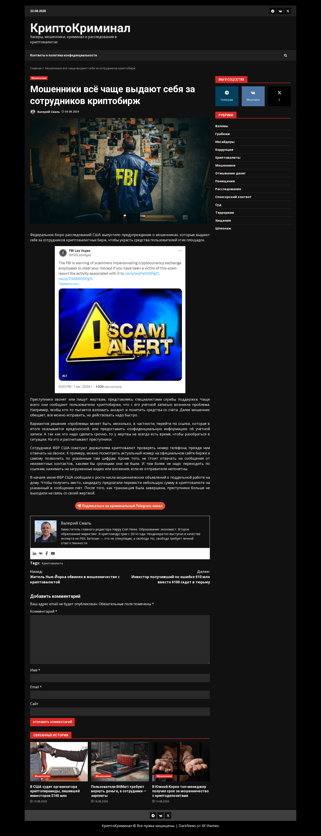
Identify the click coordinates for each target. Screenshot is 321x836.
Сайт (34, 703)
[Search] (285, 55)
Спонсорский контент (233, 197)
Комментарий (43, 611)
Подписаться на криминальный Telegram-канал (122, 506)
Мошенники (38, 78)
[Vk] (41, 553)
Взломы (221, 126)
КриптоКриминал (80, 28)
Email (36, 687)
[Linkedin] (34, 553)
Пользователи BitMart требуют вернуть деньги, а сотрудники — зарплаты (120, 761)
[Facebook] (47, 553)
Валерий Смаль (48, 111)
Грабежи (222, 134)
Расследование (228, 189)
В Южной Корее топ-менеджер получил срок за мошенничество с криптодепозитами (181, 761)
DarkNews (187, 825)
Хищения (223, 220)
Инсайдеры (225, 141)
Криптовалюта (52, 563)
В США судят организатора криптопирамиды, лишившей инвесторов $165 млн (59, 761)
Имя (35, 670)
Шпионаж (223, 228)
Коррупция (224, 149)
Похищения (225, 181)
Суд (218, 204)
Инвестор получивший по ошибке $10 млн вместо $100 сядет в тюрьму (170, 576)
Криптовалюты (227, 157)
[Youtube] (53, 553)
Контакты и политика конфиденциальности (63, 55)
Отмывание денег (230, 173)
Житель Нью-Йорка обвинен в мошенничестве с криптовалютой (75, 576)
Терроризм (224, 212)
